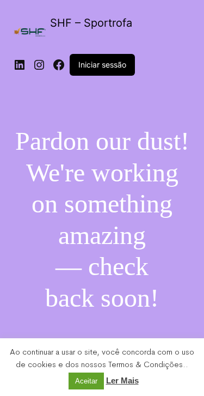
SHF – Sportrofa (91, 22)
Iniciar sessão (102, 64)
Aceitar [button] (86, 381)
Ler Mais (122, 380)
